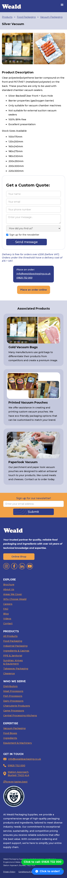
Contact (8, 623)
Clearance (9, 673)
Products (7, 17)
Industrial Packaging (15, 645)
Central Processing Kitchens (20, 715)
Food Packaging (26, 17)
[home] (11, 6)
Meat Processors (13, 691)
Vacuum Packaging (51, 17)
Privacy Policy (9, 872)
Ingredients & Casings (16, 650)
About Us (8, 589)
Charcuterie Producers (16, 705)
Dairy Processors (13, 700)
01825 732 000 (24, 277)
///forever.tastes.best (15, 781)
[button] (62, 5)
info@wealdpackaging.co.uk (33, 273)
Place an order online (33, 289)
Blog (6, 613)
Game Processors (13, 710)
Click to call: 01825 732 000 (42, 861)
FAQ (5, 608)
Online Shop (18, 556)
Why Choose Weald (14, 599)
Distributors (10, 686)
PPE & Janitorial (12, 655)
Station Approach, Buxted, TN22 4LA (18, 774)
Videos (7, 618)
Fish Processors (12, 696)
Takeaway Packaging (15, 668)
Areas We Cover (12, 594)
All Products (10, 636)
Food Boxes (10, 733)
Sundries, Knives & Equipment (13, 662)
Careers (7, 604)
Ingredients (10, 738)
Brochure (8, 584)
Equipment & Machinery (17, 742)
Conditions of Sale (26, 872)
